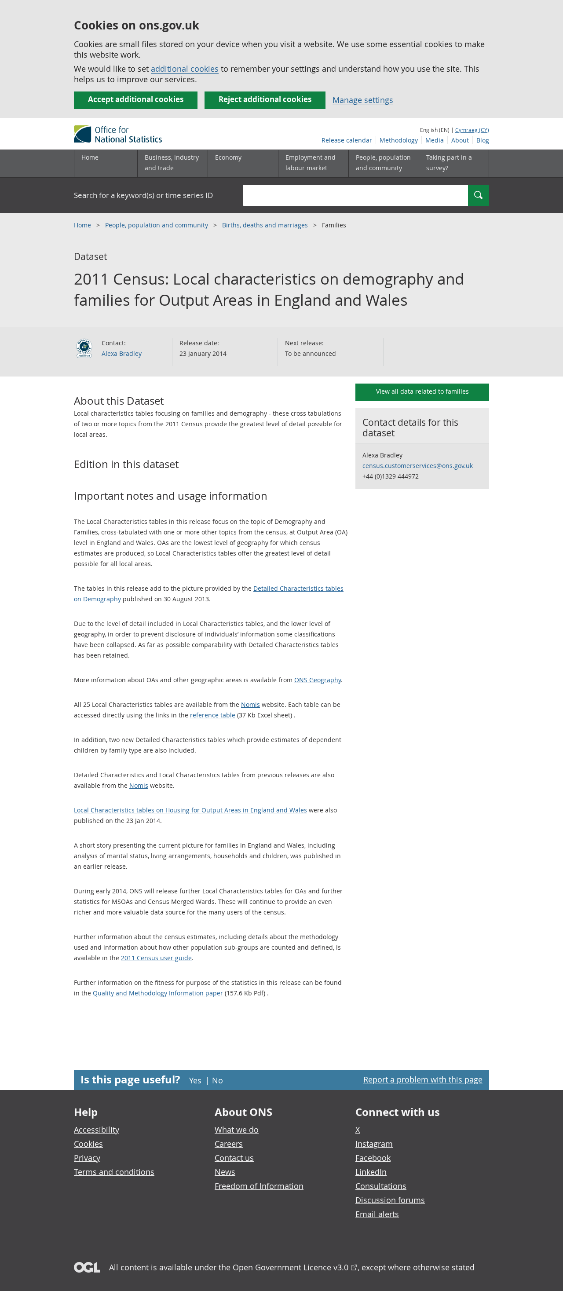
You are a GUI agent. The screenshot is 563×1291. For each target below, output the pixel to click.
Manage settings (363, 100)
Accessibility (96, 1129)
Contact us (234, 1157)
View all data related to (422, 391)
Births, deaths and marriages (266, 225)
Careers (229, 1143)
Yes (195, 1080)
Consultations (380, 1186)
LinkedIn (371, 1172)
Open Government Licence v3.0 (290, 1267)
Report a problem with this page (423, 1079)
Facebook (373, 1157)
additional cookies (185, 68)
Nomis (250, 704)
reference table (212, 715)
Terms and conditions (114, 1172)
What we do (237, 1129)
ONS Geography (317, 680)
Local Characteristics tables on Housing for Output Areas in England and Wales (190, 810)
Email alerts (377, 1214)
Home (90, 157)
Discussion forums (390, 1200)
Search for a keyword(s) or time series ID (143, 195)
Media (434, 140)
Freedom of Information (259, 1186)
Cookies (88, 1143)
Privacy (87, 1157)
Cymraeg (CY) (472, 129)
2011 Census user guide (156, 958)
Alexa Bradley (122, 353)
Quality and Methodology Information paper (158, 993)
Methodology (399, 140)
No (217, 1080)
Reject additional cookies (265, 99)
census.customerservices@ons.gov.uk (417, 465)
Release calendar (347, 140)
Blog (482, 140)
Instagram (374, 1143)
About (460, 140)
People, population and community (157, 225)
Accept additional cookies (135, 99)
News (225, 1172)
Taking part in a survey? (449, 162)
